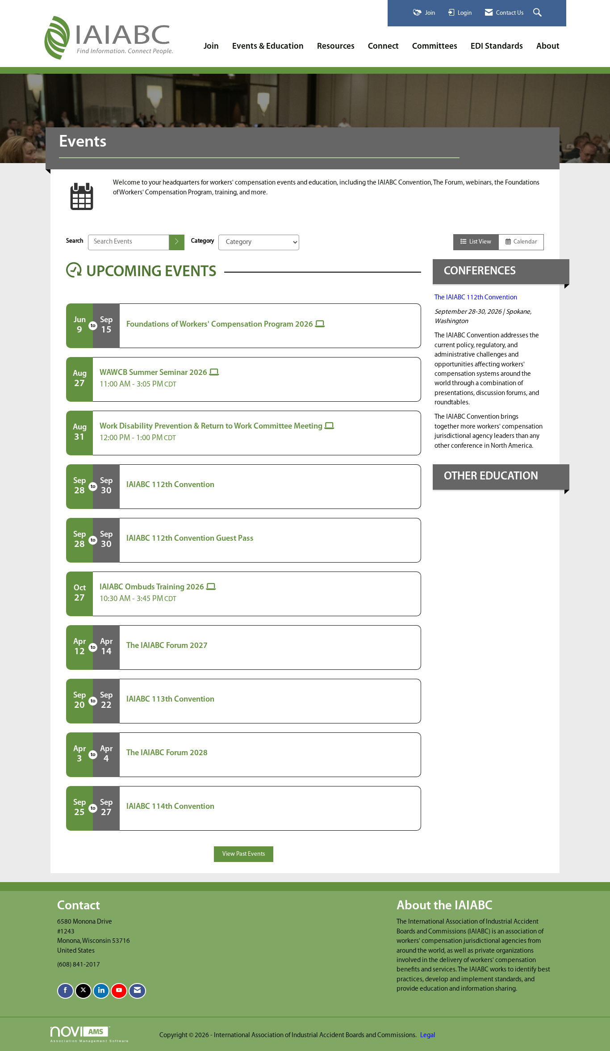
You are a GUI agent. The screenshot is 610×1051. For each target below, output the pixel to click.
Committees (434, 46)
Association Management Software (89, 1041)
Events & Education (268, 46)
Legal (427, 1035)
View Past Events (243, 854)
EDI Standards (497, 46)
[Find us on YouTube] (119, 991)
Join (211, 46)
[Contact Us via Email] (137, 991)
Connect (383, 46)
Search (75, 241)
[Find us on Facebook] (65, 991)
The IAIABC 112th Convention (476, 297)
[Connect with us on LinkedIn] (101, 991)
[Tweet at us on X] (83, 991)
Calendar (524, 242)
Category (202, 241)
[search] (176, 242)
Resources (336, 46)
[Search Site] (538, 13)
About (548, 46)
